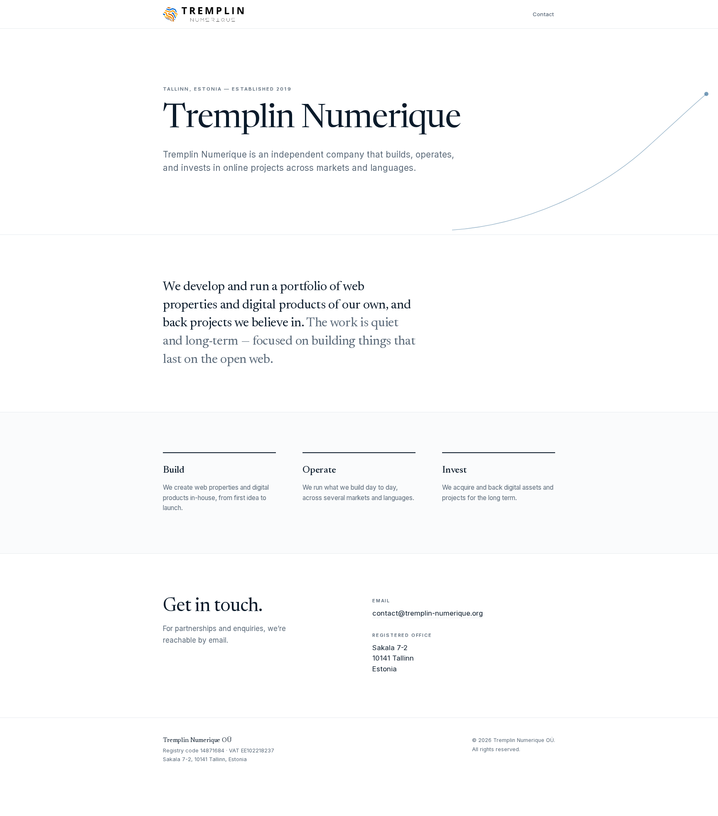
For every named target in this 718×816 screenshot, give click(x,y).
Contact (543, 14)
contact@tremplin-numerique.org (427, 613)
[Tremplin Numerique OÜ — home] (203, 14)
